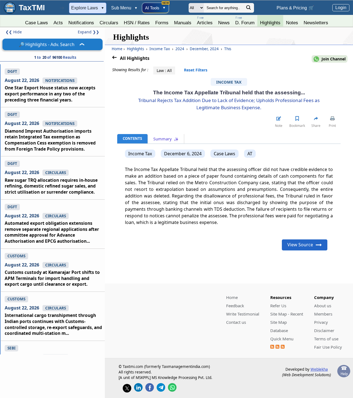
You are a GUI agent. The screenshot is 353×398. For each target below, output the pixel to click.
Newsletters (316, 22)
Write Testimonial (242, 314)
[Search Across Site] (248, 9)
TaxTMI (32, 7)
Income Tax (159, 48)
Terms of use (326, 338)
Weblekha (319, 369)
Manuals (182, 22)
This (227, 48)
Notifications (81, 22)
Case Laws (36, 22)
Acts (58, 22)
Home (117, 48)
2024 (179, 48)
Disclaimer (324, 330)
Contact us (236, 322)
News (224, 22)
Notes (292, 22)
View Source (300, 245)
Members (323, 314)
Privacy (321, 322)
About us (322, 305)
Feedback (235, 305)
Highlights (270, 22)
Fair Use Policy (328, 347)
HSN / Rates (137, 22)
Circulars (109, 22)
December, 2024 (204, 48)
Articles (205, 20)
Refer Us (278, 305)
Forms (162, 22)
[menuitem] (36, 21)
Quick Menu (281, 338)
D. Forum (245, 20)
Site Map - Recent (286, 314)
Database (279, 330)
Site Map (278, 322)
